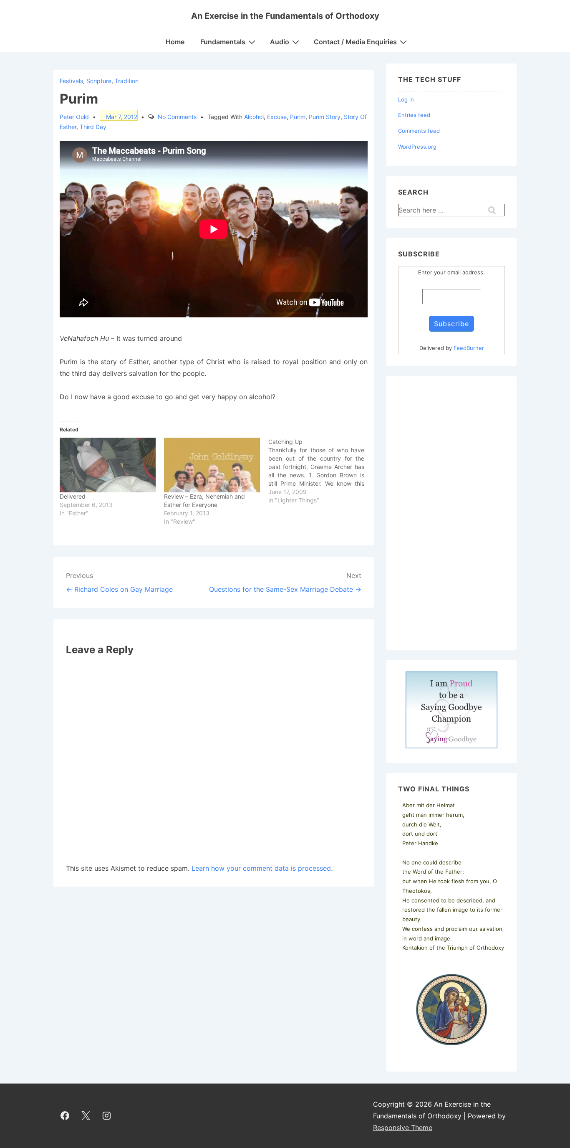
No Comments (177, 116)
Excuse (277, 116)
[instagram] (107, 1116)
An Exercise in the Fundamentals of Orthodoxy (285, 16)
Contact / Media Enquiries (355, 42)
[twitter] (86, 1116)
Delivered (73, 496)
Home (175, 42)
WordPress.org (417, 146)
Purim (297, 116)
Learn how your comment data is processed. (262, 868)
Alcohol (254, 116)
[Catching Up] (320, 471)
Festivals (71, 80)
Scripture (98, 80)
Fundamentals (222, 42)
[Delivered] (108, 465)
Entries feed (414, 115)
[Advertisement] (451, 513)
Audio (279, 42)
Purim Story (324, 116)
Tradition (127, 80)
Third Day (93, 126)
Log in (406, 99)
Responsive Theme (402, 1127)
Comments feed (419, 130)
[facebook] (65, 1116)
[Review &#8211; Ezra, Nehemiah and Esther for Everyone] (212, 465)
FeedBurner (469, 348)
